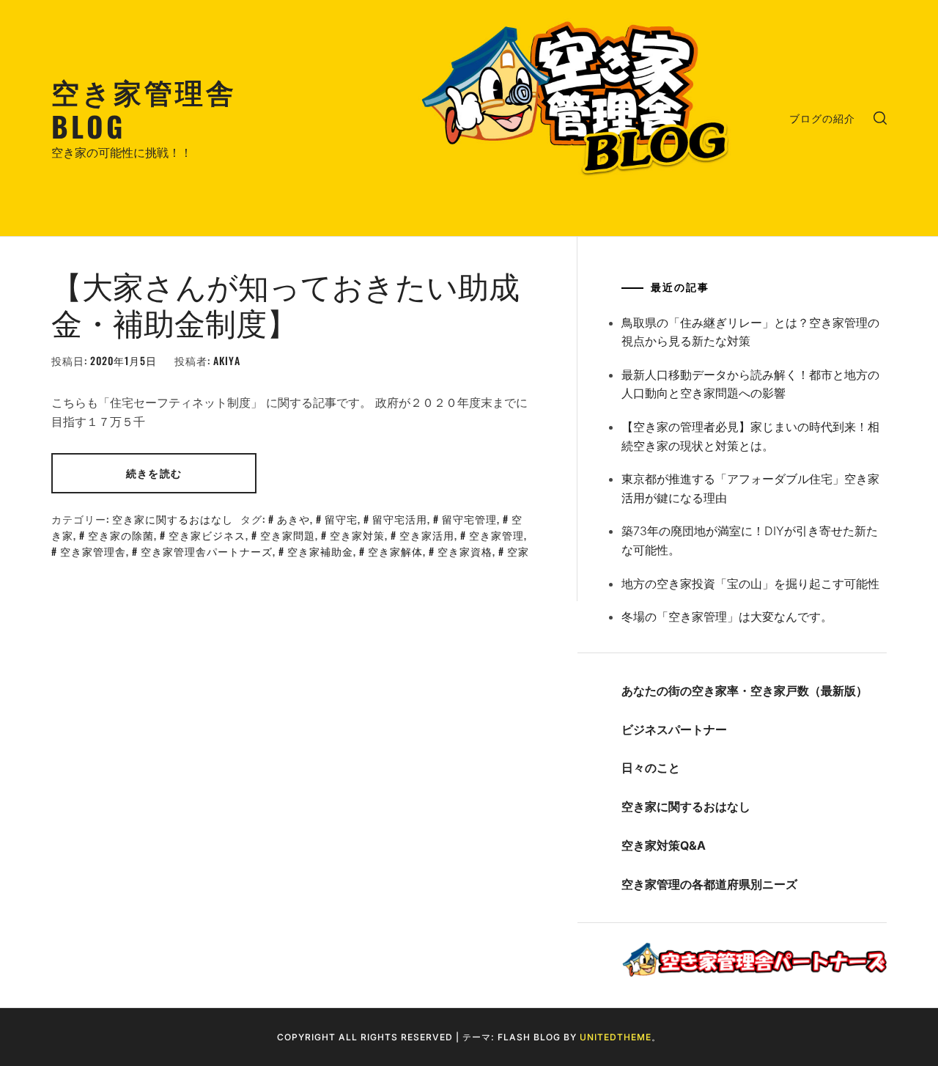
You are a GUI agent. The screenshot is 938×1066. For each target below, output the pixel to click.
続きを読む (154, 472)
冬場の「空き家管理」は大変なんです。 (726, 616)
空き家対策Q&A (663, 845)
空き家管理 (496, 535)
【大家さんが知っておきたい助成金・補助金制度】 (285, 303)
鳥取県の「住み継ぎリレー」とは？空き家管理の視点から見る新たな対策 (750, 332)
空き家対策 (357, 535)
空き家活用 (426, 535)
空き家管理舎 (93, 551)
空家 (518, 551)
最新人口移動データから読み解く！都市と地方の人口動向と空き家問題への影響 (750, 384)
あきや (293, 518)
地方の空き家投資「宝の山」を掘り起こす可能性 (750, 583)
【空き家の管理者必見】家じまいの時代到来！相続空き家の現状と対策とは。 (750, 436)
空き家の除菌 (121, 535)
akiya (226, 360)
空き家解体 (395, 551)
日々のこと (650, 767)
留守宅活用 (399, 518)
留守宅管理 (469, 518)
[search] (880, 118)
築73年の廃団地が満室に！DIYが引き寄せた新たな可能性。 (749, 540)
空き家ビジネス (207, 535)
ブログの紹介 (822, 117)
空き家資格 (464, 551)
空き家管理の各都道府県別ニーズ (709, 884)
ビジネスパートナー (674, 729)
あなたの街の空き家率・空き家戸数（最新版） (744, 690)
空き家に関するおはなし (172, 518)
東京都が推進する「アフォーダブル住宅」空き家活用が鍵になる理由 (750, 488)
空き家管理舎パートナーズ (207, 551)
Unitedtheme (615, 1037)
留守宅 (341, 518)
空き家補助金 (320, 551)
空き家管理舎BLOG (144, 108)
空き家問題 (287, 535)
